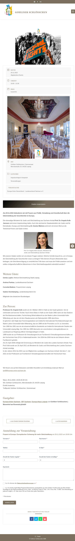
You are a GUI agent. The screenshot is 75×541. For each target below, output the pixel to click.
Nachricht (6, 467)
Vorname (6, 438)
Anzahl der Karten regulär (11, 457)
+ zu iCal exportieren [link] (61, 421)
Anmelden (9, 502)
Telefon (5, 448)
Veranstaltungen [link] (16, 181)
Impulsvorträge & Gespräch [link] (19, 177)
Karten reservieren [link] (38, 204)
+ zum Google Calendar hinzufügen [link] (20, 421)
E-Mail (41, 448)
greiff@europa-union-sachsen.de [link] (14, 370)
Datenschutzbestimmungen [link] (25, 483)
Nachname (43, 438)
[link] (72, 246)
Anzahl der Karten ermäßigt (48, 457)
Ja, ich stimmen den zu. (20, 483)
